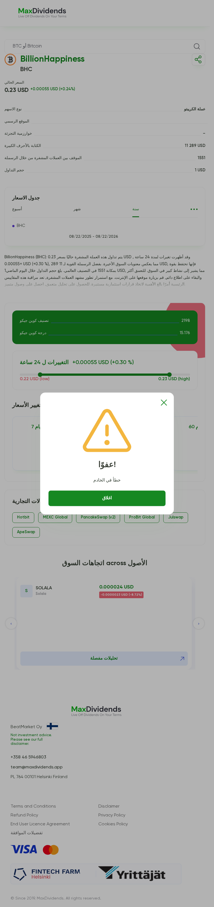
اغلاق (107, 498)
